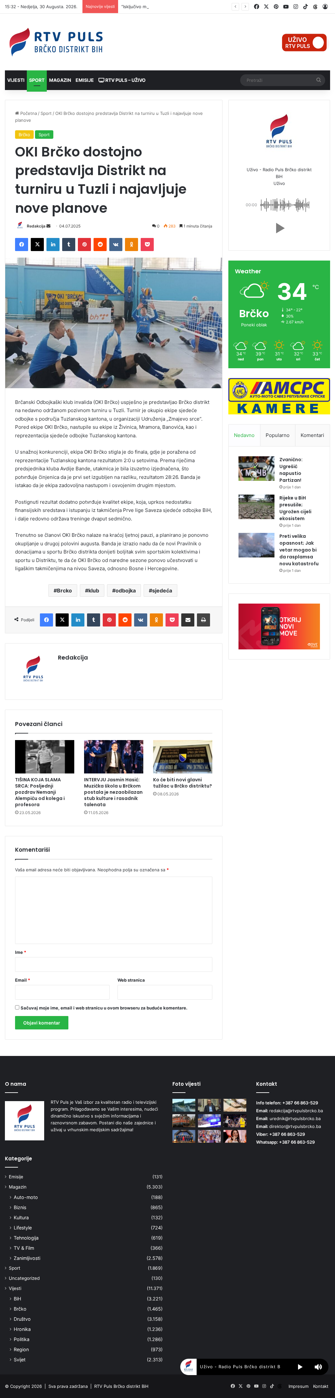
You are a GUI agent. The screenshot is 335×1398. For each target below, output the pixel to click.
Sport (36, 80)
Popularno (278, 435)
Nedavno (244, 435)
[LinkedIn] (53, 244)
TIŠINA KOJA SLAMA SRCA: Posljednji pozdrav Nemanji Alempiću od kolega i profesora (40, 792)
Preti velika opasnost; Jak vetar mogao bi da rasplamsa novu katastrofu (299, 550)
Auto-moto (26, 1197)
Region (21, 1349)
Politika (21, 1339)
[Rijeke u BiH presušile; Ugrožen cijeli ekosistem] (256, 507)
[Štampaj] (203, 619)
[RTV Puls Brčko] (56, 42)
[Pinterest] (84, 244)
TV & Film (24, 1248)
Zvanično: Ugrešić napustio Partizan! (291, 469)
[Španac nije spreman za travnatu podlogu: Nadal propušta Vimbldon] (209, 1136)
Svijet (20, 1359)
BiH (17, 1298)
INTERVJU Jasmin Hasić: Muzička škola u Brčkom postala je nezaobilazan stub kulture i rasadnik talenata (113, 792)
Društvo (22, 1319)
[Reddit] (100, 244)
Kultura (21, 1217)
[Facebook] (21, 244)
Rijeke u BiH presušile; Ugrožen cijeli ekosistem (295, 508)
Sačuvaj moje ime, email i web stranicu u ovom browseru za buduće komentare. (104, 1007)
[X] (37, 244)
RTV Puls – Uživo (125, 80)
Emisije (85, 80)
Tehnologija (26, 1238)
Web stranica (131, 980)
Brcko (64, 590)
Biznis (20, 1207)
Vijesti (16, 80)
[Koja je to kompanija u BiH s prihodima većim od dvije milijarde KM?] (234, 1105)
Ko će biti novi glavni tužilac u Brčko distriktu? (182, 782)
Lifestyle (23, 1227)
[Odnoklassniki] (131, 244)
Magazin (60, 80)
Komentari (312, 435)
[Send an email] (48, 226)
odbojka (125, 590)
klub (93, 590)
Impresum (299, 1386)
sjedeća (162, 590)
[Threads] (315, 6)
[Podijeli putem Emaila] (187, 619)
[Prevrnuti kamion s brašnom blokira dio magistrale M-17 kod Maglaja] (183, 1105)
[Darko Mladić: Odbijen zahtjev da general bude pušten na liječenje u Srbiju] (209, 1105)
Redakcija (36, 226)
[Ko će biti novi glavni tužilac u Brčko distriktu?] (182, 756)
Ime (20, 952)
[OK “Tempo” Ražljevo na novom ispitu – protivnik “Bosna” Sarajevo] (183, 1136)
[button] (279, 228)
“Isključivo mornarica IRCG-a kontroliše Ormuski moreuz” (178, 6)
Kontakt (320, 1386)
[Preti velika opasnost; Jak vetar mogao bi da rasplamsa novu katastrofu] (256, 545)
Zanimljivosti (27, 1258)
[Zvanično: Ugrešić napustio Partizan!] (256, 468)
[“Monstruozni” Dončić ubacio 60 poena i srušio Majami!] (234, 1120)
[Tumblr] (68, 244)
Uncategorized (24, 1278)
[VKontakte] (115, 244)
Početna (28, 113)
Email (22, 980)
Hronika (22, 1329)
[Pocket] (147, 244)
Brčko (24, 134)
